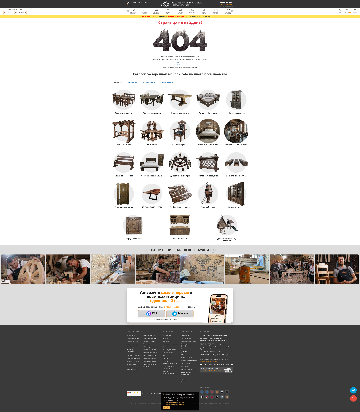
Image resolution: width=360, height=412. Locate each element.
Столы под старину (149, 338)
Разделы (118, 82)
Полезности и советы (188, 369)
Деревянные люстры (133, 355)
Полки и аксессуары (149, 355)
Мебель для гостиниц (150, 347)
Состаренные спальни (150, 353)
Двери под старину (149, 358)
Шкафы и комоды (149, 341)
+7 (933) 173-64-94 (209, 352)
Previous (128, 11)
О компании (167, 335)
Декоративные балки (133, 358)
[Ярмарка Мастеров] (227, 397)
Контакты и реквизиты (170, 344)
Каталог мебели (15, 10)
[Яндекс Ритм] (202, 397)
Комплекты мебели (149, 335)
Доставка (166, 341)
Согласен (166, 407)
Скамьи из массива (149, 350)
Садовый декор (131, 364)
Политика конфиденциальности (175, 402)
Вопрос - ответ (168, 353)
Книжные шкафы (132, 369)
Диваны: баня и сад (133, 341)
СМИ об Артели (186, 338)
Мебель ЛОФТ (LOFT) (133, 361)
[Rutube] (222, 392)
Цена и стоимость (187, 349)
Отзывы (165, 358)
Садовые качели (132, 344)
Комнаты (132, 82)
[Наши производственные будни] (23, 269)
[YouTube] (212, 397)
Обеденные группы (133, 338)
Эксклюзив (146, 344)
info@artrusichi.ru (180, 65)
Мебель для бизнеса (169, 350)
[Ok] (217, 392)
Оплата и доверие (187, 357)
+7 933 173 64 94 (226, 2)
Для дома (8, 12)
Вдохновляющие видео (188, 341)
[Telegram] (222, 397)
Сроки (183, 354)
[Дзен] (227, 392)
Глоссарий (184, 382)
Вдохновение (149, 82)
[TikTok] (217, 397)
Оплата (165, 338)
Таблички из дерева (149, 361)
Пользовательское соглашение (175, 404)
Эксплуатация (185, 363)
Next (232, 11)
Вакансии (166, 347)
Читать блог (185, 335)
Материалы (185, 366)
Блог (164, 355)
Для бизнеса (20, 12)
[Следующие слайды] (213, 250)
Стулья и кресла (132, 347)
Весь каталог (131, 335)
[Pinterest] (207, 397)
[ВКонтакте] (202, 392)
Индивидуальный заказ (189, 360)
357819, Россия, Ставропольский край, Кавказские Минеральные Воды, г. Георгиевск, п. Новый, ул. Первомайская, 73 (216, 347)
